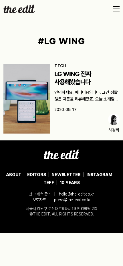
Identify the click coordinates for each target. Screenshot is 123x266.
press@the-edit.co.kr (72, 200)
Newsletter (66, 174)
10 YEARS (70, 182)
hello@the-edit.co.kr (76, 194)
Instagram (99, 174)
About (13, 174)
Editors (36, 174)
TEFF (48, 182)
